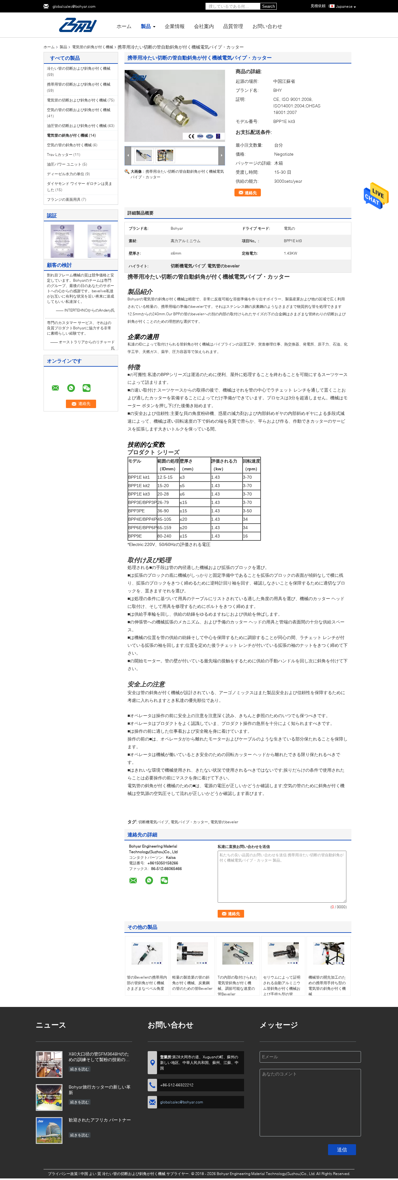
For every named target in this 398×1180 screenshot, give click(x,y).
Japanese (344, 6)
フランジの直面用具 (64, 199)
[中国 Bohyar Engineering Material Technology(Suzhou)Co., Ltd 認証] (62, 240)
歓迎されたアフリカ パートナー (100, 1119)
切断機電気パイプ (153, 822)
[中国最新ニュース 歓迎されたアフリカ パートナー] (49, 1130)
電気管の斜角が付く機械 (92, 47)
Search (268, 6)
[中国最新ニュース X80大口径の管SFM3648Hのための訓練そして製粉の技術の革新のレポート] (49, 1064)
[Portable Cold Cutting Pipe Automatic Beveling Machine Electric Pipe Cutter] (174, 106)
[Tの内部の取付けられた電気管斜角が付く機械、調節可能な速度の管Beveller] (238, 953)
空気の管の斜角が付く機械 (69, 145)
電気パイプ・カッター (189, 822)
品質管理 (233, 26)
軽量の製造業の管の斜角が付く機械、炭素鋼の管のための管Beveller (192, 983)
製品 (146, 26)
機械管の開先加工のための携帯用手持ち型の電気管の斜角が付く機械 (327, 985)
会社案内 (204, 26)
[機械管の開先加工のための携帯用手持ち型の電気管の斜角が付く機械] (328, 953)
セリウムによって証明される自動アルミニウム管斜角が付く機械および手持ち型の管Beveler (281, 988)
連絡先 (251, 192)
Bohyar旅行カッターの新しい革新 (100, 1089)
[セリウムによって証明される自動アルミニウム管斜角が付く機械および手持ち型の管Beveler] (283, 953)
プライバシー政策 (63, 1173)
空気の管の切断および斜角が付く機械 (78, 109)
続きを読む (79, 1069)
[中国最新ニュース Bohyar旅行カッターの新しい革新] (49, 1097)
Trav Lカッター (59, 154)
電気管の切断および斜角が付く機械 (77, 100)
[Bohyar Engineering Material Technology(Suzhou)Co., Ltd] (78, 24)
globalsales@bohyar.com (74, 6)
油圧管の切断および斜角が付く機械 (77, 125)
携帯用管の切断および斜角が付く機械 (78, 84)
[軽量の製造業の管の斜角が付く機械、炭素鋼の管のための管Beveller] (192, 953)
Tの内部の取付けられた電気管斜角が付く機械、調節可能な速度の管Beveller (237, 985)
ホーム (124, 26)
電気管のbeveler (224, 822)
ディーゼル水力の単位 (65, 174)
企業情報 (175, 26)
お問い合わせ (267, 26)
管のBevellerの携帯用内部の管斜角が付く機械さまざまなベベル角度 (147, 983)
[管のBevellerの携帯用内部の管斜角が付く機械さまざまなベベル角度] (147, 953)
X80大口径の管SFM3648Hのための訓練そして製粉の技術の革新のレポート (99, 1057)
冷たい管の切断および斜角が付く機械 (78, 68)
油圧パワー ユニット (64, 164)
